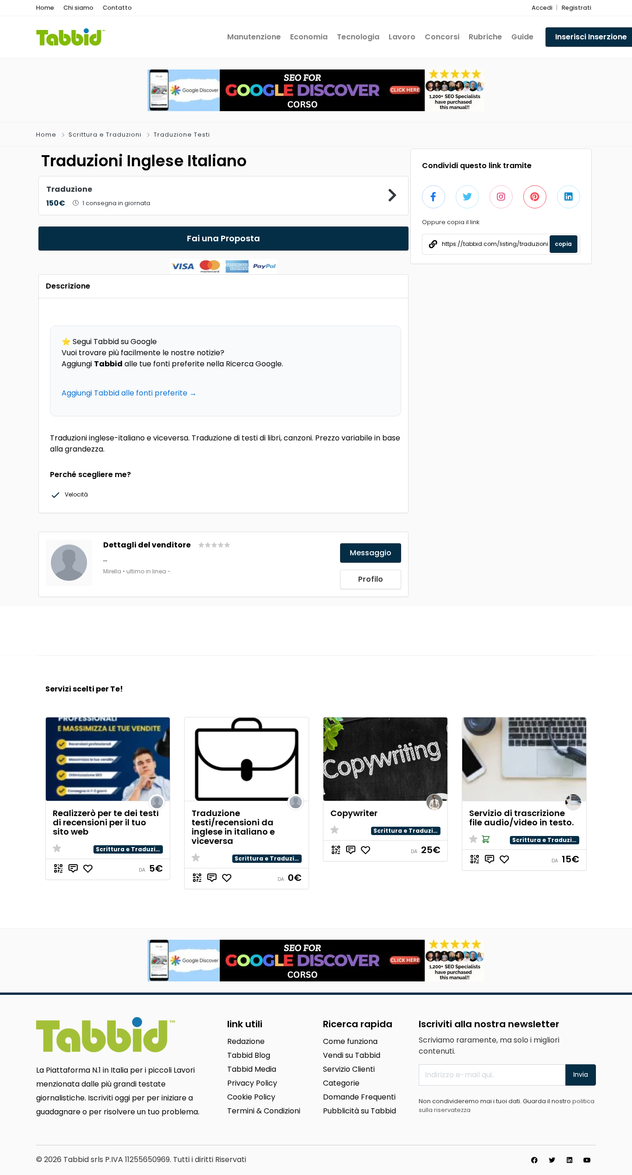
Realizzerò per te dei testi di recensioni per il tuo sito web (106, 822)
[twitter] (552, 1160)
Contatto (117, 8)
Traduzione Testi (182, 134)
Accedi (542, 8)
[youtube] (587, 1160)
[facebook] (534, 1160)
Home (45, 8)
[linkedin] (569, 1160)
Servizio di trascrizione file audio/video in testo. (521, 817)
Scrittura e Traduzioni (105, 134)
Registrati (576, 8)
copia (563, 244)
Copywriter (354, 813)
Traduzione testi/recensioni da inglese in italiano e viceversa (233, 827)
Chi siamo (78, 8)
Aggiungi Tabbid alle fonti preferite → (129, 393)
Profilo (370, 579)
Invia (580, 1074)
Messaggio (370, 552)
